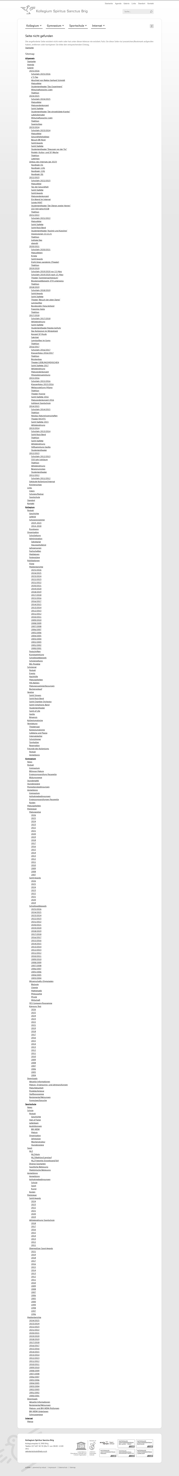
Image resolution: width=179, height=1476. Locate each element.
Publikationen (33, 560)
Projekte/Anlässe (36, 1091)
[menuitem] (109, 3)
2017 (33, 843)
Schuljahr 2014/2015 (40, 409)
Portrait (30, 510)
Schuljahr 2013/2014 (40, 431)
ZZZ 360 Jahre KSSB (40, 208)
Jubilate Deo (36, 240)
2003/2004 (36, 639)
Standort (31, 500)
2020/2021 (34, 246)
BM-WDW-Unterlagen (38, 1411)
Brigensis (33, 717)
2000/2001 (36, 648)
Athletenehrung (38, 321)
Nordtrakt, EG (37, 165)
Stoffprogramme (36, 1094)
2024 (33, 821)
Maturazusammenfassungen (42, 686)
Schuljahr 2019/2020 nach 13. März (47, 274)
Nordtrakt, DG (37, 174)
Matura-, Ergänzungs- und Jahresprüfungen (48, 1084)
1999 (33, 1304)
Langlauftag (36, 302)
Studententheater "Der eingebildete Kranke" (50, 111)
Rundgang (34, 529)
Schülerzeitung (36, 660)
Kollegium (30, 507)
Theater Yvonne (38, 393)
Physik (34, 997)
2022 (33, 827)
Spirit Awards (37, 143)
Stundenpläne (33, 783)
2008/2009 (36, 623)
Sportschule (34, 497)
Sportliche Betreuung (38, 1167)
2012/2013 (34, 453)
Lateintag (35, 158)
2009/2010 (36, 620)
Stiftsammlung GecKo (41, 447)
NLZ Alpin (35, 1154)
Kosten (32, 802)
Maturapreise (35, 812)
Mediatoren (34, 554)
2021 (33, 830)
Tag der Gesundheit (39, 186)
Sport (29, 1148)
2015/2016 (34, 378)
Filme (31, 563)
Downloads (32, 1078)
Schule (30, 1110)
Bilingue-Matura (36, 771)
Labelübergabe (38, 114)
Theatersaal (34, 726)
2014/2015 (34, 406)
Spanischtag (36, 124)
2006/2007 (36, 629)
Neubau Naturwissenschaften (44, 415)
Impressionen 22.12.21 (41, 234)
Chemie (34, 987)
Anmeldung (34, 755)
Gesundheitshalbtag (40, 136)
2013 (33, 856)
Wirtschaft (35, 1000)
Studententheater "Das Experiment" (47, 86)
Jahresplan (36, 1138)
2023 (33, 824)
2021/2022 (34, 215)
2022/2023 (34, 177)
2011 (33, 862)
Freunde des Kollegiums (38, 748)
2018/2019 (34, 287)
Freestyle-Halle (38, 309)
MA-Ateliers (34, 682)
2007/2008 (36, 626)
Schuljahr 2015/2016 (40, 381)
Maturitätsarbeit (36, 1087)
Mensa (30, 1421)
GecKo (32, 714)
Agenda (30, 64)
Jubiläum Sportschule (41, 403)
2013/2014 (34, 428)
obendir (34, 243)
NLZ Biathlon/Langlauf (41, 1157)
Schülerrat (31, 667)
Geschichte (34, 513)
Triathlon (35, 92)
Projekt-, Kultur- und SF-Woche (44, 152)
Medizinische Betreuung (40, 1170)
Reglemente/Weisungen (40, 1097)
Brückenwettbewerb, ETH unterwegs (47, 281)
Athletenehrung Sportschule (42, 1220)
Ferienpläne (34, 557)
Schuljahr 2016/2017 (40, 349)
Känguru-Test (35, 1006)
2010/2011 (36, 617)
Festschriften (35, 651)
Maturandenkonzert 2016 (42, 400)
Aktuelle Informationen (39, 1081)
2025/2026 (34, 70)
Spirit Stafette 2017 (40, 365)
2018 (33, 840)
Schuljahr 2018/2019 (40, 290)
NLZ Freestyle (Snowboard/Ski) (45, 1160)
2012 (33, 859)
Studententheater (39, 450)
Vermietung (32, 723)
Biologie (35, 984)
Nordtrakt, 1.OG (38, 168)
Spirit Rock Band (38, 227)
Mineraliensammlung (40, 375)
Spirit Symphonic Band (39, 704)
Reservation (34, 745)
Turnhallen (34, 742)
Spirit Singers (35, 695)
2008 (33, 871)
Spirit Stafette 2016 (40, 397)
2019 (33, 837)
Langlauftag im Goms (40, 340)
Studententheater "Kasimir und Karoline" (49, 230)
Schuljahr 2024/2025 (40, 99)
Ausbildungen (35, 1126)
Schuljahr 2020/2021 (40, 249)
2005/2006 (36, 632)
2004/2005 (36, 635)
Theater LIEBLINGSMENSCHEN (45, 362)
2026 (33, 815)
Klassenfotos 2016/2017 (42, 353)
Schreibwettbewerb (38, 657)
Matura (34, 1132)
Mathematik (36, 990)
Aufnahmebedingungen (39, 796)
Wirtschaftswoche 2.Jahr (42, 89)
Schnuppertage (36, 1414)
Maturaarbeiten (36, 679)
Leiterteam (34, 1123)
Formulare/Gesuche (38, 1100)
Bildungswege (35, 777)
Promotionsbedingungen (38, 787)
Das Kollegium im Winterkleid (44, 331)
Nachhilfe (33, 676)
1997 (33, 1311)
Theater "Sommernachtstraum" (44, 277)
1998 (33, 1308)
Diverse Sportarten (37, 1163)
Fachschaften (35, 551)
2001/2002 (36, 645)
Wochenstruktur (38, 1141)
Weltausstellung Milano (42, 387)
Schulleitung (35, 535)
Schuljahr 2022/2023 (40, 180)
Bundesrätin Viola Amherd (42, 306)
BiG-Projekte (34, 664)
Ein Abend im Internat (41, 199)
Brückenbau (36, 359)
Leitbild (32, 516)
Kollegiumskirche (35, 720)
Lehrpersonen (35, 548)
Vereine (30, 692)
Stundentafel (33, 780)
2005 (33, 1072)
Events (32, 673)
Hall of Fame (35, 1119)
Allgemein (30, 58)
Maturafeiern (37, 252)
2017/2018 (34, 315)
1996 (33, 1314)
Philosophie (36, 993)
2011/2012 (34, 475)
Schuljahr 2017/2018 (40, 318)
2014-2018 (36, 526)
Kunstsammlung (36, 654)
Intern (32, 491)
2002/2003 (36, 642)
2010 (33, 865)
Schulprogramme (37, 519)
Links (29, 487)
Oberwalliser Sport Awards (41, 1248)
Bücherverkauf (35, 689)
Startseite (29, 47)
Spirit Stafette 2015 (40, 422)
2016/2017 (34, 346)
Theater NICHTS (38, 418)
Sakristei (35, 337)
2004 (33, 1075)
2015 (33, 849)
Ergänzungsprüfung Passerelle (43, 774)
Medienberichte (36, 566)
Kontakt (30, 503)
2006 (33, 1069)
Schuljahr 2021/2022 (40, 218)
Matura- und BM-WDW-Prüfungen (44, 1408)
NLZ (31, 1151)
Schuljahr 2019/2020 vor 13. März (46, 271)
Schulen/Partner (36, 494)
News (29, 761)
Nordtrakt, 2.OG (38, 171)
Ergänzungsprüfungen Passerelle (44, 799)
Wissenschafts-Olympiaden (41, 981)
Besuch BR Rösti (38, 139)
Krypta (34, 255)
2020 (33, 834)
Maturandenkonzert (40, 105)
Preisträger (32, 808)
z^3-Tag (34, 77)
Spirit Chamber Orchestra (40, 701)
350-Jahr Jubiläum (39, 459)
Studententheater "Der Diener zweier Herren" (51, 205)
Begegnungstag (38, 469)
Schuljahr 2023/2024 (40, 130)
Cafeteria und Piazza (38, 733)
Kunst (33, 1188)
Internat (29, 1418)
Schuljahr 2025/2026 (40, 74)
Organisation (33, 532)
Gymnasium (30, 758)
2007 (33, 874)
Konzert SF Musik (39, 334)
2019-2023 (36, 523)
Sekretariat (36, 541)
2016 (33, 846)
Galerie (30, 67)
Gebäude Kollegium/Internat (42, 481)
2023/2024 (34, 127)
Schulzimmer (35, 739)
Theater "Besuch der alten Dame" (45, 299)
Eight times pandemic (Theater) (45, 262)
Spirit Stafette (37, 108)
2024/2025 (34, 96)
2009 (33, 868)
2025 (33, 818)
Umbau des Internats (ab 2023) (43, 161)
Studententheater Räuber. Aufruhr (46, 328)
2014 (33, 852)
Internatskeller (35, 736)
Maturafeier (36, 83)
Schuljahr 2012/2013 (40, 456)
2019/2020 (34, 268)
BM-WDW (35, 1129)
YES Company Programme (40, 1003)
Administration (35, 538)
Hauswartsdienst (38, 545)
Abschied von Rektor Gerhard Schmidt (48, 80)
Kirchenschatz (35, 484)
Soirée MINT (36, 202)
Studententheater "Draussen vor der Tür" (49, 149)
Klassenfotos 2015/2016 (42, 384)
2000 (33, 1301)
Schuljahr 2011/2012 (40, 478)
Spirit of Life (34, 711)
